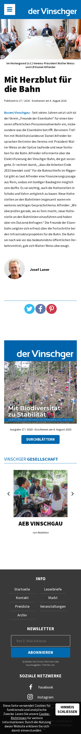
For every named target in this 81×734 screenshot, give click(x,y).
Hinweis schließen (67, 709)
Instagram (45, 697)
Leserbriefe (53, 589)
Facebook (45, 687)
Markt (53, 597)
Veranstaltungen (53, 606)
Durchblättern (40, 439)
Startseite (22, 589)
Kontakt (22, 597)
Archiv (22, 615)
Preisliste (22, 606)
